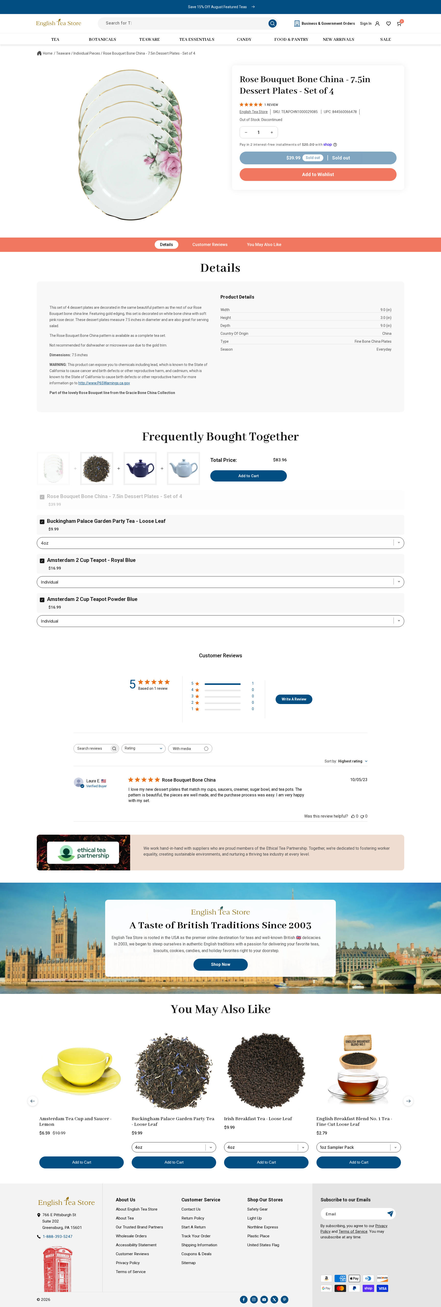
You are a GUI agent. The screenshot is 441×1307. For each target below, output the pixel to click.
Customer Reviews (210, 244)
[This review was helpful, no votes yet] (353, 816)
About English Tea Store (136, 1209)
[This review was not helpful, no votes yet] (362, 816)
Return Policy (192, 1218)
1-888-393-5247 (57, 1236)
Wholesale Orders (131, 1236)
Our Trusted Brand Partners (139, 1227)
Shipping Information (199, 1245)
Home (48, 53)
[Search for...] (272, 23)
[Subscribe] (390, 1214)
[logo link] (66, 1202)
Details (166, 244)
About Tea (125, 1218)
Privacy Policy (128, 1263)
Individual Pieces (87, 53)
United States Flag (263, 1245)
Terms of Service (131, 1271)
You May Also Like (264, 244)
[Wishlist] (388, 23)
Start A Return (193, 1227)
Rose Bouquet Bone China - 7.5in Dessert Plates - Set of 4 (149, 53)
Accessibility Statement (136, 1245)
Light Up (254, 1218)
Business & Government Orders (328, 23)
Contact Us (191, 1209)
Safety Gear (257, 1209)
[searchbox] (91, 748)
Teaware (63, 53)
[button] (399, 23)
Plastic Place (258, 1236)
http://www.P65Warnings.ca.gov (104, 383)
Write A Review (294, 699)
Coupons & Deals (196, 1254)
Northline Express (262, 1227)
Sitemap (188, 1263)
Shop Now (220, 964)
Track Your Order (196, 1236)
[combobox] (143, 748)
